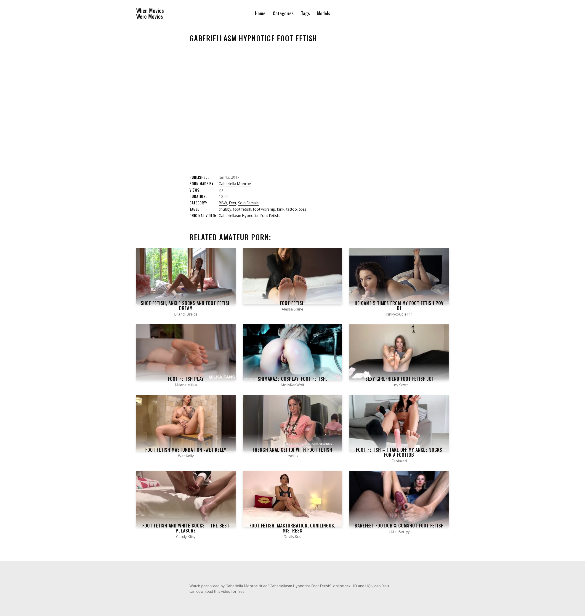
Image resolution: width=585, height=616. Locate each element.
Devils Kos (292, 536)
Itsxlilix (292, 455)
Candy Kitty (185, 536)
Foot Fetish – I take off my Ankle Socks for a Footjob (399, 452)
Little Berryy (399, 531)
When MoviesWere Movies (150, 13)
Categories (283, 13)
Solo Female (248, 202)
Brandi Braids (185, 314)
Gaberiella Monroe (235, 183)
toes (302, 209)
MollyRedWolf (292, 384)
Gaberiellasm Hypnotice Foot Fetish (249, 215)
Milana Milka (186, 384)
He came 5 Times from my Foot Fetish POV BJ (399, 305)
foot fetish (242, 209)
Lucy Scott (399, 384)
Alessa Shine (292, 309)
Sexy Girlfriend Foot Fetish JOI (399, 378)
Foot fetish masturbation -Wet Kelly (185, 449)
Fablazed (399, 460)
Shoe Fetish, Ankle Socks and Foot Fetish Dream (186, 305)
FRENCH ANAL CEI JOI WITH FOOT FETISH (292, 449)
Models (323, 13)
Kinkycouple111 (399, 314)
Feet (232, 202)
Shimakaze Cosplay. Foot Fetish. (292, 378)
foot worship (264, 209)
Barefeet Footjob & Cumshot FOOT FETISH (399, 525)
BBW (223, 202)
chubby (225, 209)
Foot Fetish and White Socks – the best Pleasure (185, 528)
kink (280, 209)
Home (260, 13)
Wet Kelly (186, 455)
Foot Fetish (292, 303)
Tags (305, 13)
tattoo (291, 209)
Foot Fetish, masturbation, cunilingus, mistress (292, 528)
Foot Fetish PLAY (186, 378)
